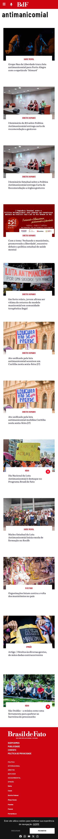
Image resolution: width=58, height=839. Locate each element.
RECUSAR (15, 831)
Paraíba (10, 804)
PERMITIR (42, 831)
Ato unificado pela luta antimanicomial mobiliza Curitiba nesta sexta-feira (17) (27, 420)
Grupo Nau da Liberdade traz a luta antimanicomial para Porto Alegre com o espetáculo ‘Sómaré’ (27, 67)
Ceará (10, 791)
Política (11, 762)
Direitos (11, 770)
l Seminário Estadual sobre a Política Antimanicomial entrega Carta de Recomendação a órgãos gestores (28, 184)
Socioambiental (14, 778)
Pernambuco (12, 814)
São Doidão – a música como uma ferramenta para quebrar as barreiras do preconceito (26, 713)
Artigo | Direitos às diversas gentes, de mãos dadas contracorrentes (27, 653)
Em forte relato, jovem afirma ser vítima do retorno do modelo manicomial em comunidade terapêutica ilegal (26, 303)
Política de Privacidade (19, 753)
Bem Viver (12, 774)
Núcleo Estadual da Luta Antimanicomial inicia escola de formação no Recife (25, 537)
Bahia (10, 786)
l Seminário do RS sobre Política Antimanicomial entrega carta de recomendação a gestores (26, 126)
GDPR (36, 824)
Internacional (14, 766)
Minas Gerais (12, 800)
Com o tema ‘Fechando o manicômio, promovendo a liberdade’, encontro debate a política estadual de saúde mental (28, 245)
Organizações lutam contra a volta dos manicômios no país (27, 594)
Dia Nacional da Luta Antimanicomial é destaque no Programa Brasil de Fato (25, 478)
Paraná (10, 809)
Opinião (11, 782)
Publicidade (14, 746)
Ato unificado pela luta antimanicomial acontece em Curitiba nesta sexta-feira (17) (24, 361)
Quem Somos (13, 743)
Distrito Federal (13, 795)
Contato (12, 750)
